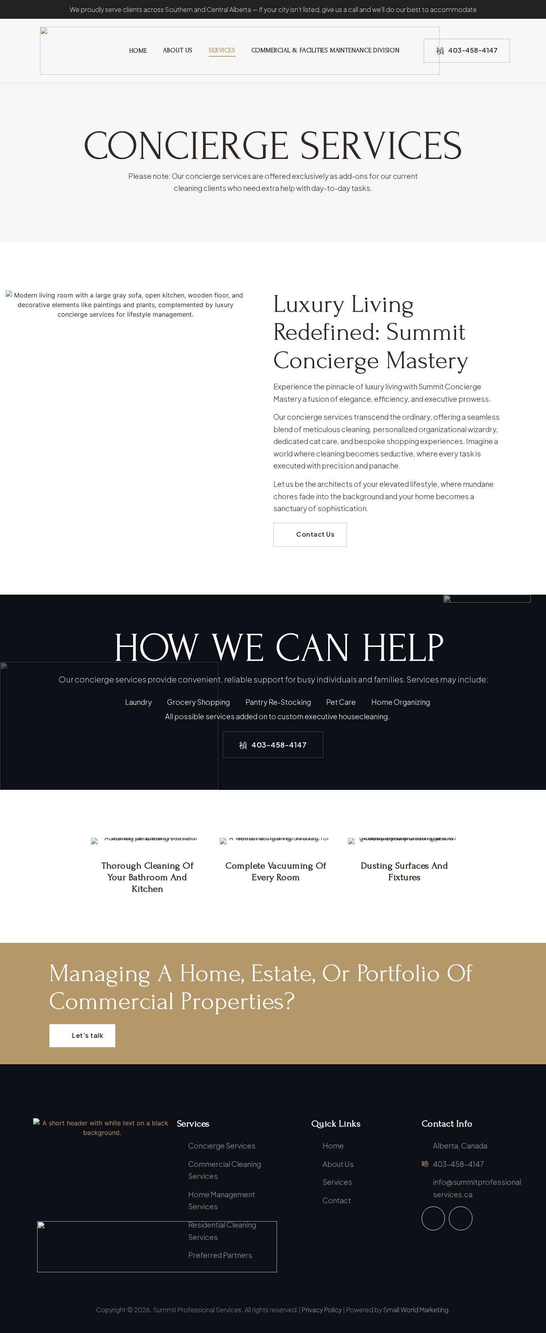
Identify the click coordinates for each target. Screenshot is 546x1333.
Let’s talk (87, 1035)
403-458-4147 (473, 50)
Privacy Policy (322, 1309)
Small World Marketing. (416, 1309)
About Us (178, 50)
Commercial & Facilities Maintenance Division (325, 50)
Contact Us (315, 534)
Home (138, 50)
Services (222, 50)
